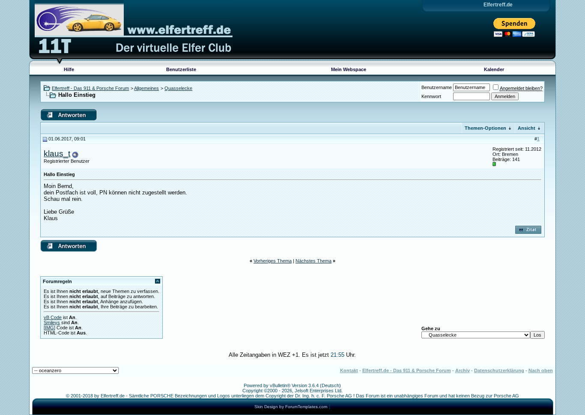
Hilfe (69, 69)
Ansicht (526, 128)
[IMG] (49, 327)
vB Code (53, 317)
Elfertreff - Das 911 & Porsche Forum (90, 88)
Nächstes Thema (313, 260)
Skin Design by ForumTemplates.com (290, 406)
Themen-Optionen (485, 128)
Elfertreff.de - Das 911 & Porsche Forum (406, 370)
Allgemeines (146, 88)
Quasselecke (178, 88)
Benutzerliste (181, 69)
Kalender (494, 69)
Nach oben (540, 370)
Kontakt (349, 370)
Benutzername (436, 87)
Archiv (462, 370)
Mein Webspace (348, 69)
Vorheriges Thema (273, 260)
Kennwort (431, 96)
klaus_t (57, 153)
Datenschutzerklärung (499, 370)
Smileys (52, 322)
